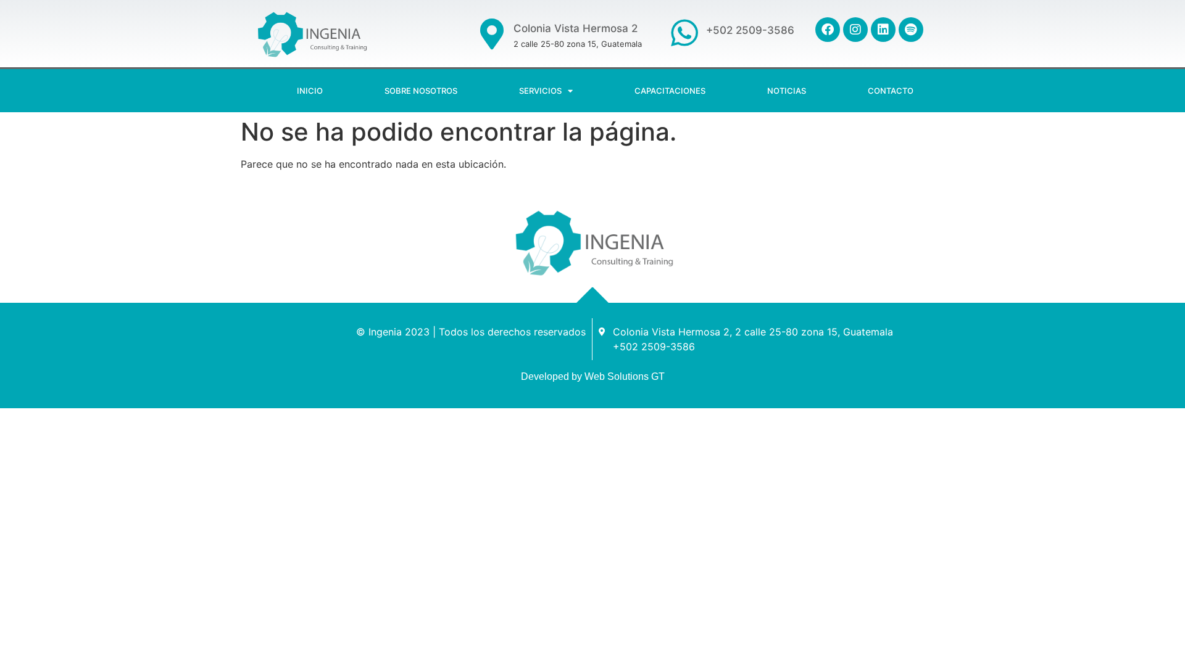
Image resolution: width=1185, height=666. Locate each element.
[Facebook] (827, 29)
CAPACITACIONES (669, 91)
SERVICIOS (540, 91)
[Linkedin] (883, 29)
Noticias (786, 91)
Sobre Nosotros (421, 91)
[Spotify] (911, 29)
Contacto (890, 91)
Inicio (310, 91)
